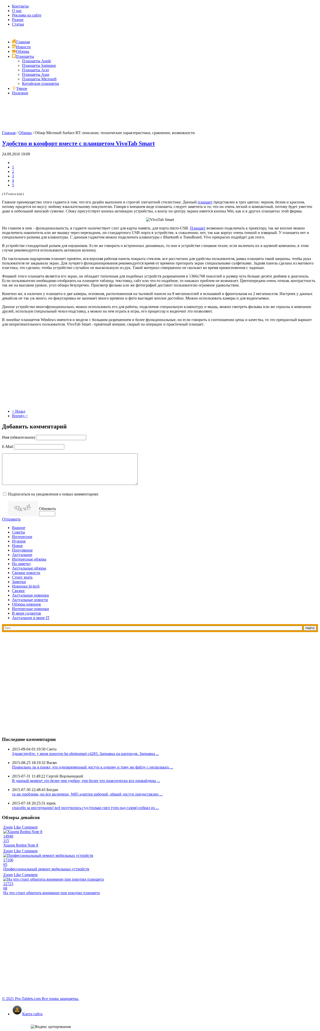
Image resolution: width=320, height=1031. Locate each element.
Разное (18, 20)
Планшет (198, 228)
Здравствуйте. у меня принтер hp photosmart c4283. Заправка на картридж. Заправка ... (85, 753)
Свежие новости (26, 573)
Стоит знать (22, 577)
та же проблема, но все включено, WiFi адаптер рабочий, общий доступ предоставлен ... (87, 794)
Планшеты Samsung (39, 65)
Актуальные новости (30, 600)
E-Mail (7, 446)
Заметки (19, 582)
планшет (205, 202)
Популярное (22, 550)
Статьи (18, 24)
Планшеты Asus (35, 74)
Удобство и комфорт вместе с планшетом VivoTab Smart (78, 143)
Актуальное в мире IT (31, 618)
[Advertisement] (160, 114)
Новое (17, 546)
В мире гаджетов (26, 613)
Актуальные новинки (30, 595)
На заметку (21, 564)
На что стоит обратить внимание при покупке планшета (51, 893)
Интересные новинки (30, 609)
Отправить (11, 519)
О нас (17, 11)
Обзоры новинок (26, 604)
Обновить (47, 508)
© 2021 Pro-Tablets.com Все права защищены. (40, 998)
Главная (9, 133)
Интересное (22, 537)
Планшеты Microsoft (39, 79)
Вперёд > (20, 416)
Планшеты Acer (35, 70)
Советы (18, 532)
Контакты (20, 6)
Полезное (20, 93)
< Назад (18, 411)
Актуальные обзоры (29, 568)
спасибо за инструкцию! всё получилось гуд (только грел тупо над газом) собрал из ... (85, 808)
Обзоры (25, 133)
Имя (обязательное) (18, 437)
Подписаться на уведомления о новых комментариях (53, 494)
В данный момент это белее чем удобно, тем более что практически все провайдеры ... (86, 781)
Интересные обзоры (29, 559)
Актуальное (22, 555)
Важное (18, 528)
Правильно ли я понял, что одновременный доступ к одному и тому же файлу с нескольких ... (92, 767)
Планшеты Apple (36, 61)
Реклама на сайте (26, 15)
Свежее (18, 591)
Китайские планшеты (40, 83)
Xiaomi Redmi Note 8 (20, 845)
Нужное (19, 541)
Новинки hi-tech (26, 586)
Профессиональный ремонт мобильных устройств (46, 869)
